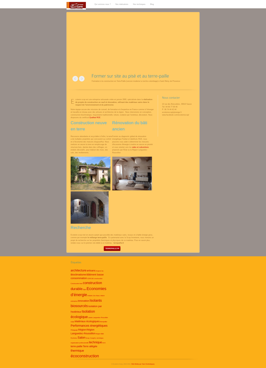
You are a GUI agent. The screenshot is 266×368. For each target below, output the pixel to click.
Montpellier (103, 321)
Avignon (98, 271)
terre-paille (76, 346)
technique (95, 342)
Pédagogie (74, 330)
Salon (81, 337)
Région (82, 329)
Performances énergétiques (89, 325)
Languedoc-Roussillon (100, 317)
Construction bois (76, 283)
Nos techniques (139, 4)
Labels (90, 317)
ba (102, 271)
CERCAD (90, 278)
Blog (152, 4)
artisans (91, 270)
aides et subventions (140, 147)
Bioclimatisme (78, 274)
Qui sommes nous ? (102, 4)
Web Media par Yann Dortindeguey (143, 364)
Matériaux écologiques (87, 321)
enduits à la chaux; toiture (96, 295)
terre (104, 343)
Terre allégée (90, 346)
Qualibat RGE (94, 117)
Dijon (84, 289)
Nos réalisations (121, 4)
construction (98, 278)
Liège (72, 321)
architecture (78, 270)
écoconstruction (85, 356)
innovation (83, 300)
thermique (77, 350)
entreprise (74, 301)
